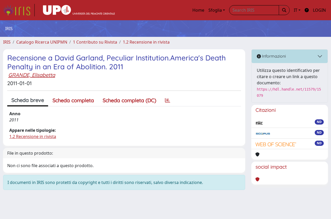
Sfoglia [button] (215, 10)
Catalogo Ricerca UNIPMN (41, 42)
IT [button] (295, 10)
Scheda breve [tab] (27, 100)
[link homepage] (19, 10)
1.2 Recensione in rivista (146, 42)
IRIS (7, 42)
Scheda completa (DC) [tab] (129, 100)
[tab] (168, 100)
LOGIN (319, 10)
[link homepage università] (79, 10)
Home (198, 10)
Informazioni (273, 56)
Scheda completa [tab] (73, 100)
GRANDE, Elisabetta (31, 75)
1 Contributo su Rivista (95, 42)
